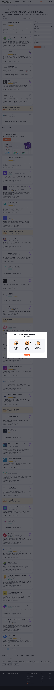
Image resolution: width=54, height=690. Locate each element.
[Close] (45, 333)
